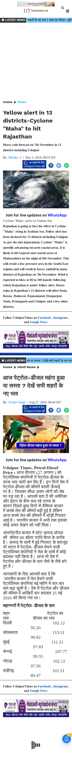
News (21, 102)
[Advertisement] (36, 61)
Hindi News (26, 367)
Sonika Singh (16, 402)
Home (7, 102)
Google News (38, 322)
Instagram (60, 317)
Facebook (44, 317)
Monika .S (15, 157)
